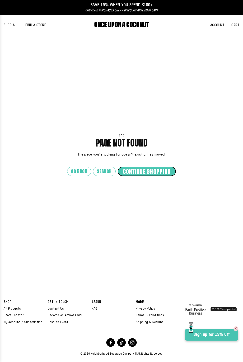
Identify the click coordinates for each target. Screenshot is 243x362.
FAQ (94, 308)
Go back (79, 172)
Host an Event (58, 322)
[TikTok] (121, 342)
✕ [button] (235, 328)
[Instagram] (132, 342)
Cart (235, 25)
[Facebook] (110, 342)
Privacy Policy (145, 308)
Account (217, 25)
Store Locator (13, 315)
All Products (12, 308)
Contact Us (56, 308)
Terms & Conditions (150, 315)
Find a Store (35, 25)
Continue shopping (147, 171)
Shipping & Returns (150, 322)
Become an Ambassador (65, 315)
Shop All (11, 25)
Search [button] (104, 172)
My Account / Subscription (23, 322)
